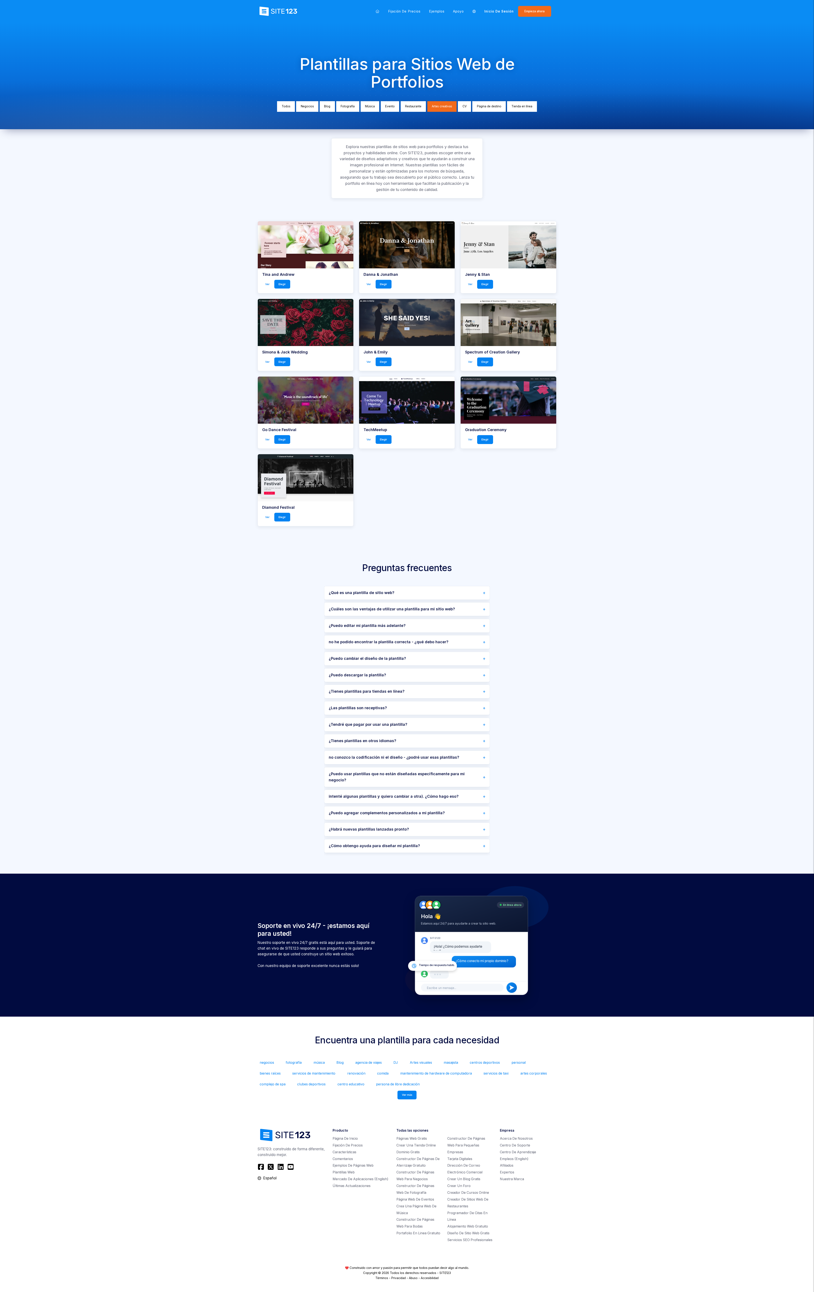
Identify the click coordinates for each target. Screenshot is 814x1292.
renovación (356, 1073)
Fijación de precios (404, 11)
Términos (381, 1278)
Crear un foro (459, 1186)
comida (383, 1073)
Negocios (307, 106)
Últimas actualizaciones (352, 1186)
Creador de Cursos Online (468, 1193)
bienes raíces (270, 1073)
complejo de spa (273, 1084)
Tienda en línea (522, 106)
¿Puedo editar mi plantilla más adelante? (367, 625)
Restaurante (413, 106)
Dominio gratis (408, 1152)
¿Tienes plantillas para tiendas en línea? (366, 691)
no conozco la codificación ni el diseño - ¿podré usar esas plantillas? (394, 757)
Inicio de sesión (499, 11)
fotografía (294, 1063)
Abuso (413, 1278)
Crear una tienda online (416, 1145)
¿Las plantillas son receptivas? (358, 708)
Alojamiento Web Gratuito (467, 1226)
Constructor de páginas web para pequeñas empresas (466, 1145)
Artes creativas (442, 106)
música (319, 1063)
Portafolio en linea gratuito (418, 1233)
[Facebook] (261, 1166)
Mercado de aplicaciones (360, 1179)
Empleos (514, 1159)
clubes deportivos (311, 1084)
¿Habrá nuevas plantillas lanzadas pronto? (369, 829)
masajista (451, 1063)
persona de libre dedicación (398, 1084)
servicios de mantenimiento (313, 1073)
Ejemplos (437, 11)
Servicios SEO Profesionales (469, 1240)
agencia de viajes (368, 1063)
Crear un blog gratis (463, 1179)
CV (465, 106)
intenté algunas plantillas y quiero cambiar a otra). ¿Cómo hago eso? (394, 796)
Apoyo (458, 11)
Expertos (507, 1172)
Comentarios (343, 1159)
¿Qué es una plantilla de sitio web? (361, 592)
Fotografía (348, 106)
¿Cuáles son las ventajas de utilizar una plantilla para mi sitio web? (392, 609)
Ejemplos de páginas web (353, 1165)
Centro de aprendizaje (518, 1152)
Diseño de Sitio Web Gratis (468, 1233)
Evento (390, 106)
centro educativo (350, 1084)
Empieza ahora (534, 11)
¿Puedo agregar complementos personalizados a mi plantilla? (387, 813)
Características (344, 1152)
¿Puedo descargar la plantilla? (357, 675)
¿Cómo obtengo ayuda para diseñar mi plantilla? (374, 846)
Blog (327, 106)
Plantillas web (344, 1172)
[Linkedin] (280, 1166)
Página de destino (489, 106)
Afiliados (506, 1165)
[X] (270, 1166)
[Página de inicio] (377, 11)
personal (519, 1063)
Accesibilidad (430, 1278)
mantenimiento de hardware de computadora (436, 1073)
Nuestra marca (512, 1179)
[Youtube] (290, 1166)
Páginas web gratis (411, 1138)
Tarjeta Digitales (459, 1159)
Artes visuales (421, 1063)
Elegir (282, 284)
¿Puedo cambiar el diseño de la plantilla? (367, 658)
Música (370, 106)
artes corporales (533, 1073)
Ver (267, 284)
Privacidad (398, 1278)
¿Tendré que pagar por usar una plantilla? (368, 724)
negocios (267, 1063)
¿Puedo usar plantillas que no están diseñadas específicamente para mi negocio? (397, 777)
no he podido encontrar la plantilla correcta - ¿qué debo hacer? (388, 642)
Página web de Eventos (415, 1199)
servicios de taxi (496, 1073)
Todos (286, 106)
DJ (395, 1063)
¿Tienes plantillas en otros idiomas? (362, 740)
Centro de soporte (515, 1145)
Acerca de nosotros (516, 1138)
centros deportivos (485, 1063)
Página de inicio (345, 1138)
